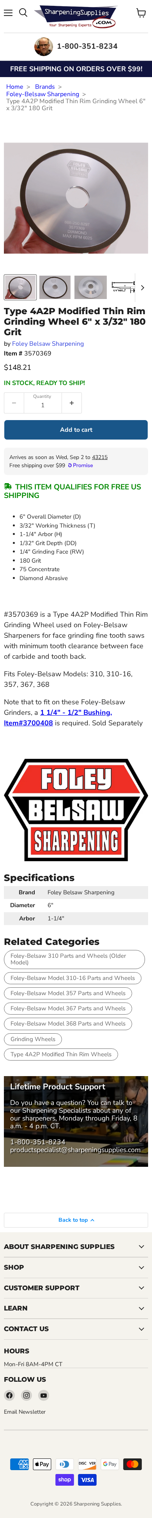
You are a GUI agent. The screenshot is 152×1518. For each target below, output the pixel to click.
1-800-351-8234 (37, 1142)
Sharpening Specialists (56, 1110)
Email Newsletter (25, 1412)
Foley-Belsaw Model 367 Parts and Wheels (68, 1008)
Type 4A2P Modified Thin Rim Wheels (61, 1054)
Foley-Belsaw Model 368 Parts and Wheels (68, 1023)
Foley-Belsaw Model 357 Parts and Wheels (68, 993)
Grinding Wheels (33, 1039)
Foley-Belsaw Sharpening (42, 94)
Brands (45, 87)
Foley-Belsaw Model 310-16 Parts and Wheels (73, 978)
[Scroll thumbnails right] (141, 287)
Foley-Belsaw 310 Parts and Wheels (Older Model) (68, 959)
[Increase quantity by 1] (72, 402)
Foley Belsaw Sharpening (48, 343)
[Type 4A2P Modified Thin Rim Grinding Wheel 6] (20, 287)
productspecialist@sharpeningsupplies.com (75, 1149)
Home (14, 87)
